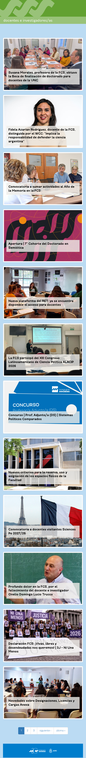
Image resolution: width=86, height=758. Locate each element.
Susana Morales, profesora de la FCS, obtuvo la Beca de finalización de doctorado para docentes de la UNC (42, 76)
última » (60, 730)
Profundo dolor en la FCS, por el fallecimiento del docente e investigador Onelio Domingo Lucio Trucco (38, 590)
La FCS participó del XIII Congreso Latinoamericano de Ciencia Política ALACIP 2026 (41, 362)
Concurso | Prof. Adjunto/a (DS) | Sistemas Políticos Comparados (40, 417)
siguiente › (45, 730)
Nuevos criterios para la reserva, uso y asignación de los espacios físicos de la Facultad (37, 476)
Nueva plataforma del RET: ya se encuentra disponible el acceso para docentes (40, 303)
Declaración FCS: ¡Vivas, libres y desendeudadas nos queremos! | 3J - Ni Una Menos (41, 647)
